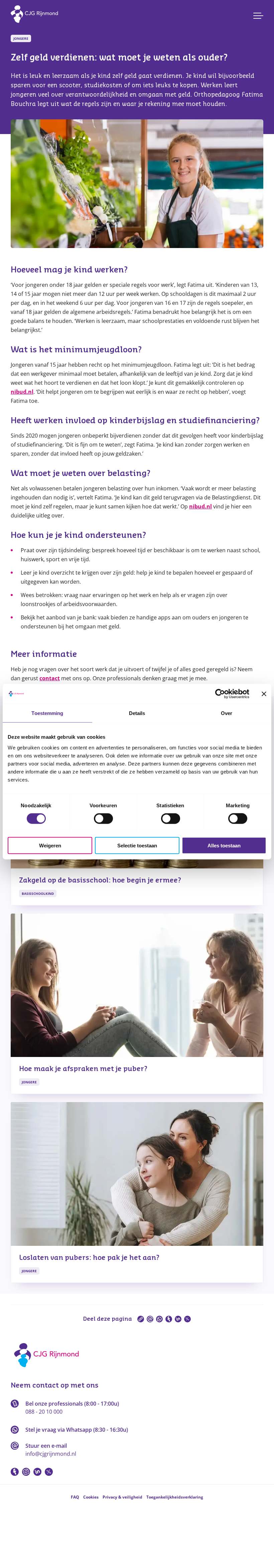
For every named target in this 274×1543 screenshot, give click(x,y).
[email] (150, 1319)
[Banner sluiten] (264, 694)
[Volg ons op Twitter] (49, 1472)
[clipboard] (140, 1319)
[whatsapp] (159, 1319)
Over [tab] (226, 713)
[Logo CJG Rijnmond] (49, 1369)
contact (49, 678)
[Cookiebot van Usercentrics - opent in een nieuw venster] (220, 694)
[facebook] (168, 1319)
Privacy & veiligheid (122, 1497)
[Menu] (258, 16)
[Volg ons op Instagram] (26, 1472)
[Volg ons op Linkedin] (37, 1472)
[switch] (103, 818)
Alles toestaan (224, 845)
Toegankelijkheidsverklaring (174, 1497)
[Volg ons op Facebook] (15, 1472)
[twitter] (187, 1319)
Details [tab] (137, 713)
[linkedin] (178, 1319)
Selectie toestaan (137, 845)
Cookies (91, 1497)
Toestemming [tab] (47, 713)
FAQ (75, 1497)
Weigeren (50, 845)
